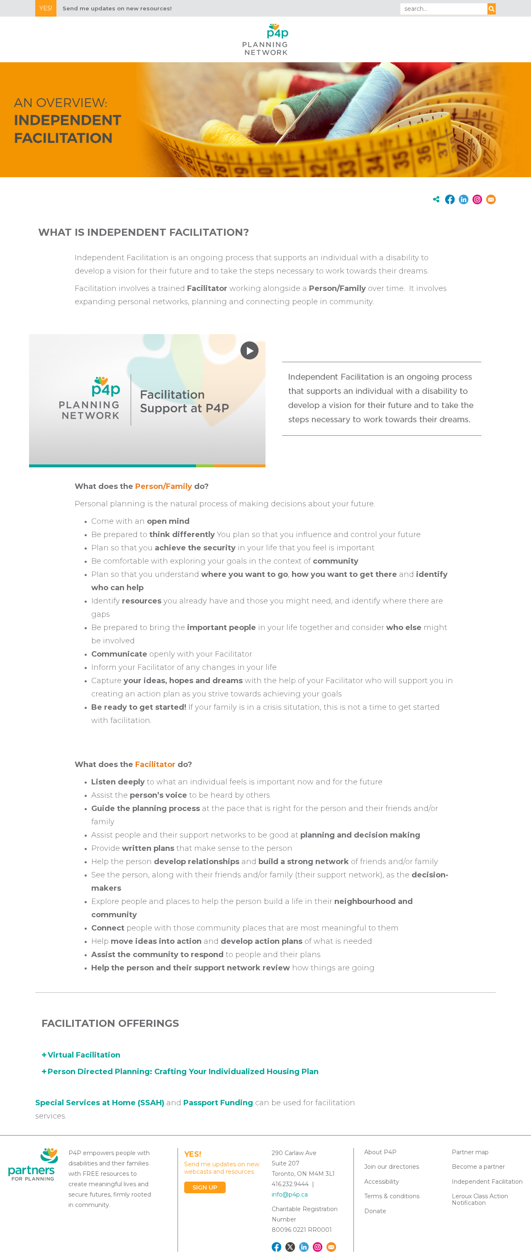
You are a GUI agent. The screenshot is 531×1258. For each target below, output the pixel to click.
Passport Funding (218, 1102)
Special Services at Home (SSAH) (99, 1102)
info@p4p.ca (290, 1194)
